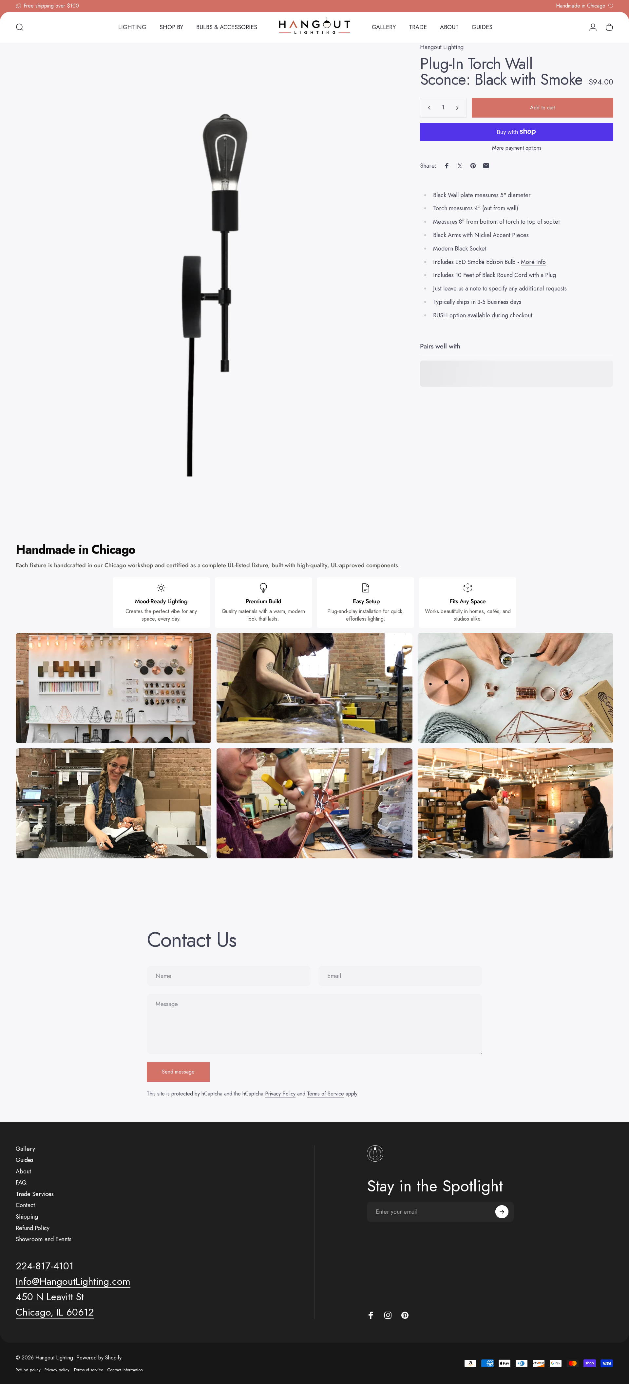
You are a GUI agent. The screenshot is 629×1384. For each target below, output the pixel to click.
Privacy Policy (280, 1093)
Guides (24, 1160)
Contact (25, 1205)
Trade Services (35, 1194)
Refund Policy (32, 1228)
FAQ (21, 1183)
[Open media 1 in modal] (203, 278)
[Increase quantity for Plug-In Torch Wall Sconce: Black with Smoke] (458, 107)
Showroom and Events (43, 1239)
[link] (50, 1297)
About (23, 1171)
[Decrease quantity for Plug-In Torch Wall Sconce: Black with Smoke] (427, 107)
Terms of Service (325, 1093)
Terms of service (88, 1370)
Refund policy (28, 1370)
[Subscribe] (501, 1211)
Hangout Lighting (442, 47)
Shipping (27, 1217)
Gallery (25, 1149)
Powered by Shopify (99, 1357)
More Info (533, 262)
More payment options (517, 148)
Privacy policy (57, 1370)
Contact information (125, 1370)
